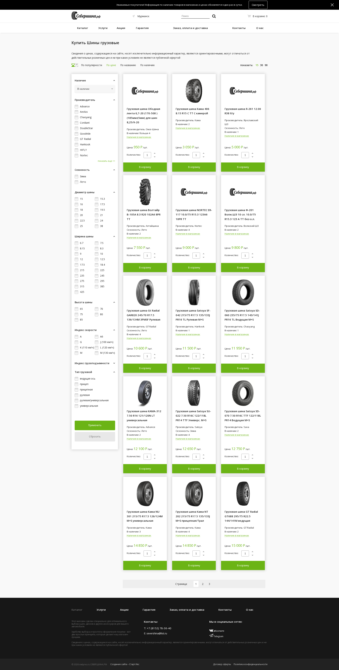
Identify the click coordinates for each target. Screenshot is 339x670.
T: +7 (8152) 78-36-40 (157, 628)
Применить (95, 425)
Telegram (218, 636)
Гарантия (142, 28)
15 (256, 65)
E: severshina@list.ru (155, 633)
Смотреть (258, 5)
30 (261, 65)
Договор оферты (222, 664)
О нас (260, 28)
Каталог (82, 28)
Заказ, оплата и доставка (190, 28)
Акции (121, 28)
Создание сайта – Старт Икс (124, 664)
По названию (128, 65)
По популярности (91, 65)
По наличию (147, 65)
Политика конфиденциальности (250, 664)
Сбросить (95, 436)
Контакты (239, 28)
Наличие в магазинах (139, 137)
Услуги (103, 28)
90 (266, 65)
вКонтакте (218, 630)
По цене (111, 65)
